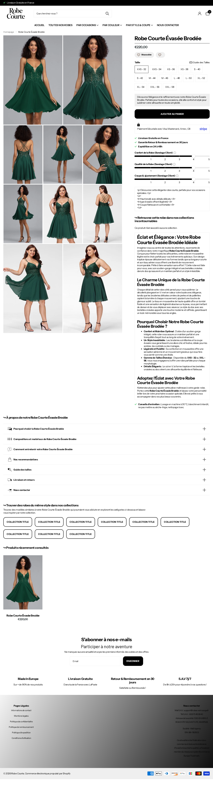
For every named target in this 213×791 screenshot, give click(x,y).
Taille (172, 62)
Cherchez (107, 13)
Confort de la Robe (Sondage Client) (154, 152)
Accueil (39, 25)
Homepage (8, 32)
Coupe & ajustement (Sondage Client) (155, 175)
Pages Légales (21, 705)
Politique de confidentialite (21, 721)
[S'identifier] (200, 13)
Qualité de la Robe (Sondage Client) (154, 164)
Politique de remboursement (21, 727)
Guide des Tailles (201, 62)
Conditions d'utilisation (21, 738)
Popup (174, 152)
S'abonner (133, 661)
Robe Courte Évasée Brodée (22, 615)
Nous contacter (168, 25)
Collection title (18, 521)
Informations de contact (21, 710)
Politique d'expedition (21, 732)
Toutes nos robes (60, 25)
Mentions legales (21, 716)
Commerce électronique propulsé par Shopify (47, 773)
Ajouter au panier (172, 113)
